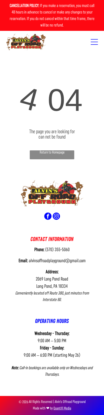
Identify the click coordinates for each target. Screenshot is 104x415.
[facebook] (48, 217)
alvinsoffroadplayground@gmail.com (57, 260)
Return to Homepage (52, 152)
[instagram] (56, 217)
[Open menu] (94, 42)
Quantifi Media (62, 408)
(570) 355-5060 (57, 249)
